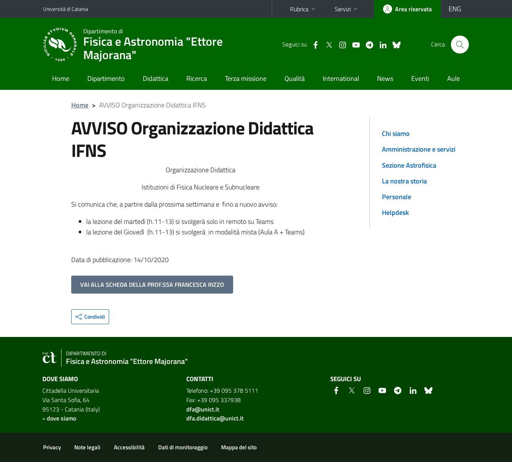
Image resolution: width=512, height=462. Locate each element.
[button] (90, 316)
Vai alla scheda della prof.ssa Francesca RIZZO (152, 284)
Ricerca (196, 78)
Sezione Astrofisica (409, 165)
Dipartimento (106, 78)
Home (60, 78)
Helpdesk (395, 212)
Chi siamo (396, 133)
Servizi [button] (343, 8)
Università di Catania (65, 9)
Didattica (155, 78)
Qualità (294, 78)
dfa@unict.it (202, 409)
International (341, 78)
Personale (396, 197)
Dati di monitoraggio (183, 447)
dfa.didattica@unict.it (215, 418)
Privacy (52, 447)
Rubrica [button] (299, 8)
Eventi (420, 78)
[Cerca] (460, 45)
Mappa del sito (239, 447)
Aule (453, 78)
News (385, 78)
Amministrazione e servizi (418, 149)
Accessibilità (129, 447)
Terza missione (245, 78)
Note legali (87, 447)
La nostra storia (404, 181)
